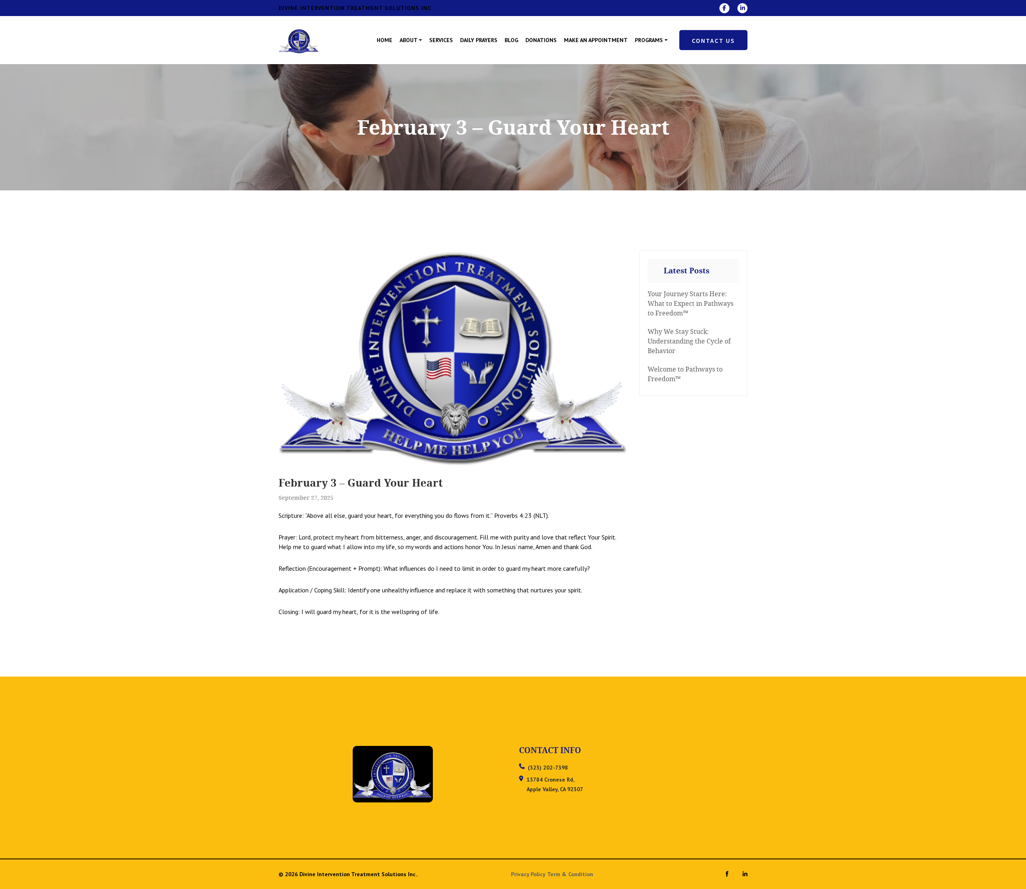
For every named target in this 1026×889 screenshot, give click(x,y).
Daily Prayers (478, 40)
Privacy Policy (528, 874)
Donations (541, 40)
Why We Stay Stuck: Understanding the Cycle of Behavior (689, 341)
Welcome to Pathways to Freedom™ (685, 374)
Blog (511, 40)
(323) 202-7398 (548, 767)
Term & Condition (570, 874)
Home (384, 40)
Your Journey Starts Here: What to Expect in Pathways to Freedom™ (690, 303)
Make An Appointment (596, 40)
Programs (649, 40)
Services (441, 40)
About (409, 40)
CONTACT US (713, 40)
